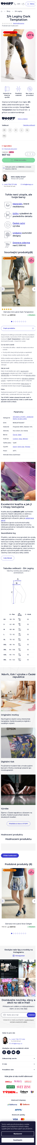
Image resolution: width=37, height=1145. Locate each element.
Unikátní (17, 233)
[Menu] (30, 4)
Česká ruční (19, 223)
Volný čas (20, 447)
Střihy (16, 213)
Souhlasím (17, 1140)
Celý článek (7, 558)
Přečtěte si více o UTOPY (18, 824)
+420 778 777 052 (15, 4)
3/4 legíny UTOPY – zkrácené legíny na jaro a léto (23, 418)
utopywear (4, 1052)
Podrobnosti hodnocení (10, 26)
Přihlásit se (31, 1015)
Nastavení (18, 1134)
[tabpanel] (18, 286)
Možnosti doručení (10, 149)
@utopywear (18, 1052)
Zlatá (19, 435)
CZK (18, 4)
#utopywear (20, 956)
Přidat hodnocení (9, 855)
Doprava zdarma (21, 242)
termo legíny (27, 386)
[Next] (34, 289)
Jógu (20, 439)
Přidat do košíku (20, 160)
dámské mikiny (30, 375)
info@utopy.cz (27, 184)
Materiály (17, 204)
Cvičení (15, 439)
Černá (15, 435)
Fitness (27, 447)
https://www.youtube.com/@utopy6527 (13, 1052)
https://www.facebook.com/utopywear (9, 1052)
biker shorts (25, 383)
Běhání (25, 439)
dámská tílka (5, 375)
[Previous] (2, 289)
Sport (15, 447)
